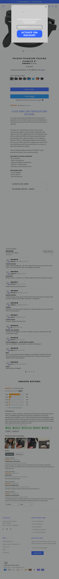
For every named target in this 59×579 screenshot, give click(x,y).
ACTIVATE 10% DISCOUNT (29, 34)
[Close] (46, 7)
